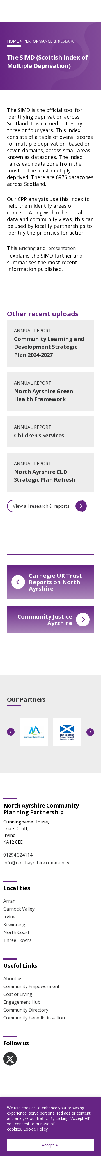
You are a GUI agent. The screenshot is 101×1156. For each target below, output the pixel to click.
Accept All (50, 1145)
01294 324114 (17, 855)
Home (13, 41)
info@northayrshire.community (36, 863)
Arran (9, 901)
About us (12, 978)
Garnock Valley (19, 909)
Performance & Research (50, 41)
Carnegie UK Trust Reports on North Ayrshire (55, 582)
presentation (61, 248)
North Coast (16, 932)
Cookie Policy (35, 1129)
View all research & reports (41, 506)
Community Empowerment (31, 986)
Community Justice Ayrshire (44, 620)
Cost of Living (17, 994)
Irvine (9, 917)
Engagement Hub (21, 1002)
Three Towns (17, 940)
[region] (50, 1126)
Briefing (28, 248)
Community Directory (25, 1010)
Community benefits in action (34, 1018)
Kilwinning (14, 924)
